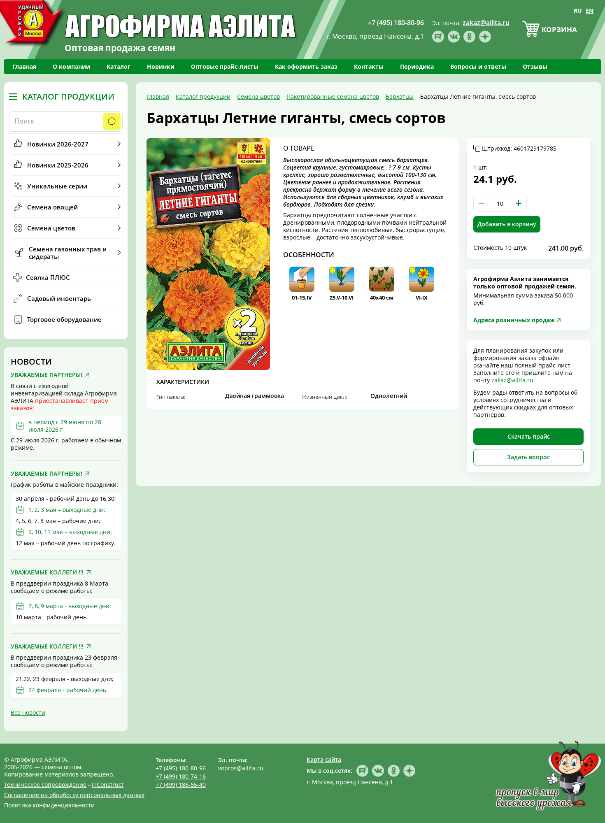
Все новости (28, 712)
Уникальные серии (57, 186)
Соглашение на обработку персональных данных (74, 795)
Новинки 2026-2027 (57, 144)
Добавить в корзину (506, 224)
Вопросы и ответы (478, 66)
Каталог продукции (68, 96)
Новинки (161, 66)
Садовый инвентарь (59, 298)
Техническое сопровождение (45, 784)
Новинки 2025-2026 (57, 165)
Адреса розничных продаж (514, 320)
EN (589, 10)
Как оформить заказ (306, 66)
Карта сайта (324, 759)
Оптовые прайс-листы (224, 66)
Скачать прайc (528, 436)
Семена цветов (51, 228)
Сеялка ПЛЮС (48, 277)
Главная (24, 66)
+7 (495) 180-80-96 (181, 768)
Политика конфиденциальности (49, 805)
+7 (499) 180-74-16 (181, 776)
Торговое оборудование (64, 319)
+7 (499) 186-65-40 (181, 784)
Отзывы (535, 66)
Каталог (118, 66)
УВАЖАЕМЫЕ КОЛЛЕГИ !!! (47, 572)
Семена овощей (52, 207)
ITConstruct (107, 784)
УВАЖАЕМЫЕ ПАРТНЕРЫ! (46, 375)
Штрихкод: (519, 148)
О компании (71, 66)
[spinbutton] (500, 203)
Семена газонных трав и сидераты (68, 252)
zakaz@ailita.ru (512, 380)
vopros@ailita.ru (240, 768)
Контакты (369, 66)
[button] (518, 203)
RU (578, 10)
